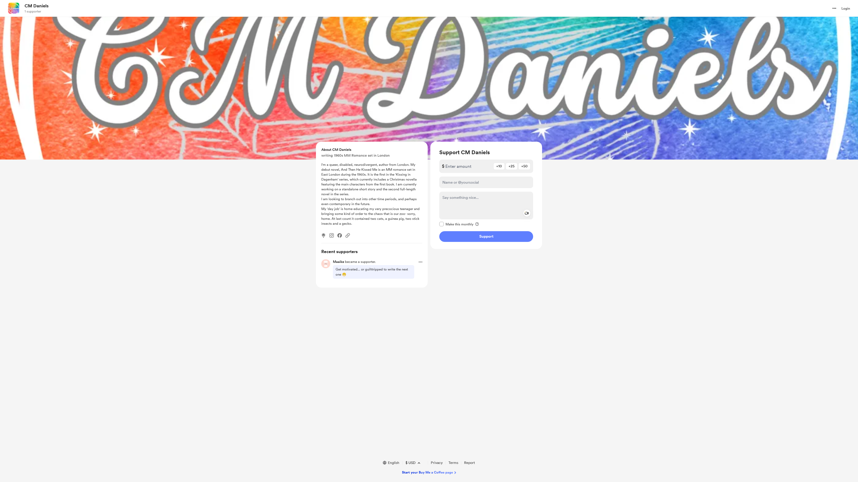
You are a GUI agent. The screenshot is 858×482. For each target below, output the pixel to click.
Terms (453, 463)
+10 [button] (499, 166)
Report (469, 463)
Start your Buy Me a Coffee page (427, 472)
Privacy (437, 463)
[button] (834, 8)
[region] (486, 195)
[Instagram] (331, 235)
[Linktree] (323, 235)
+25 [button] (512, 166)
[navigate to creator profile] (13, 8)
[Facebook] (339, 235)
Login (845, 8)
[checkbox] (456, 224)
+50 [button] (524, 166)
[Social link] (347, 235)
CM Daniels (36, 5)
